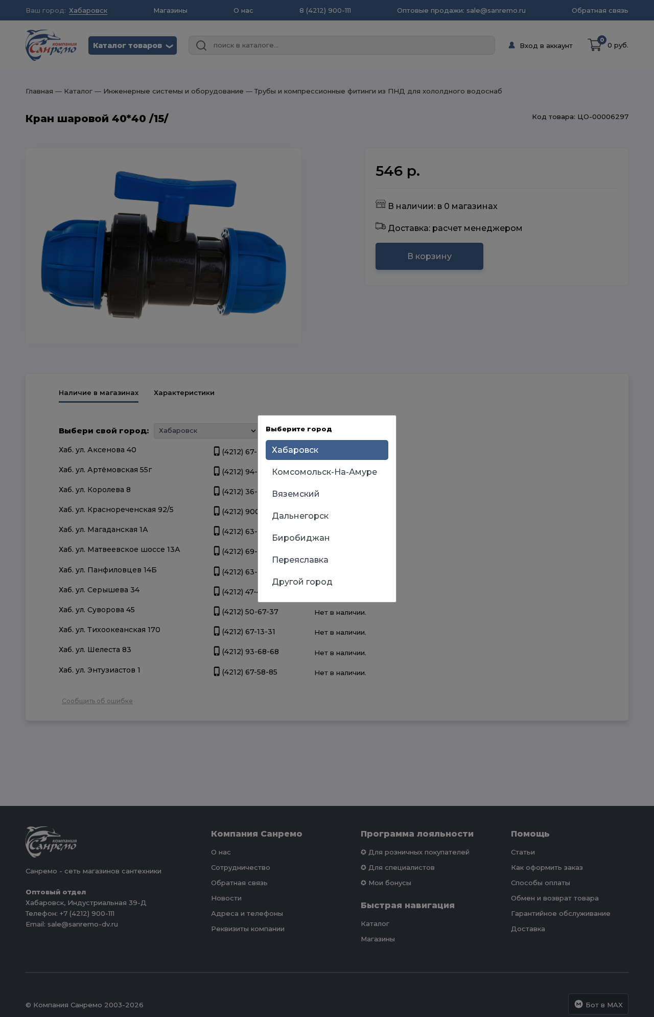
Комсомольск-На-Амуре (324, 472)
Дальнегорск (300, 516)
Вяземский (296, 494)
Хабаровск (295, 450)
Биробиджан (301, 538)
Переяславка (300, 560)
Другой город (302, 582)
